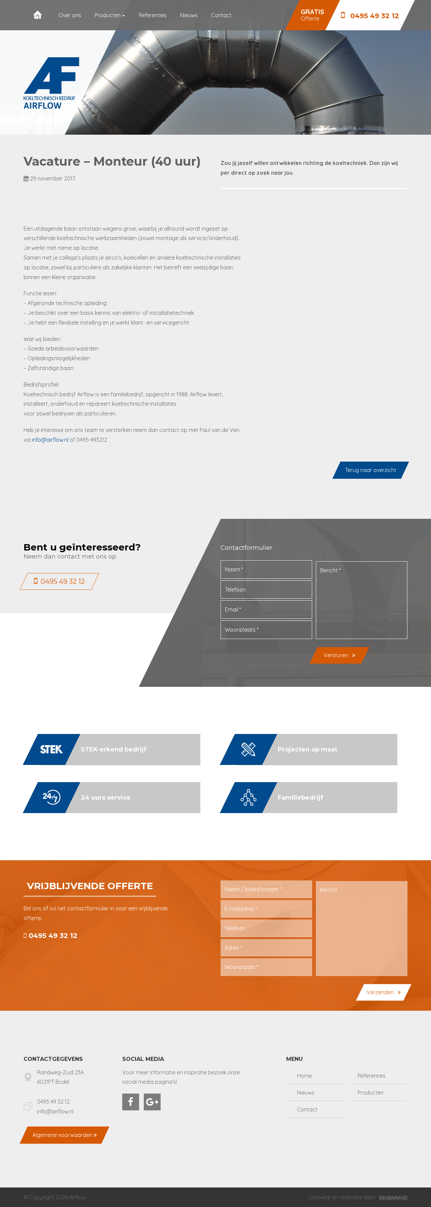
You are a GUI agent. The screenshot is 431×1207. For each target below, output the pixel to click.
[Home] (37, 15)
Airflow (77, 1197)
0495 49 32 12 (52, 936)
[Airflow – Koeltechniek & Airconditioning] (51, 83)
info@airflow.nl (50, 439)
